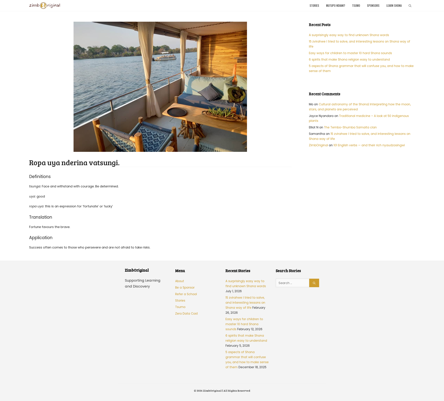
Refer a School (186, 294)
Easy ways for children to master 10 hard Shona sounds (350, 53)
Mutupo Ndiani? (335, 5)
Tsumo (356, 5)
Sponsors (373, 5)
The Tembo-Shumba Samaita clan (350, 127)
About (179, 281)
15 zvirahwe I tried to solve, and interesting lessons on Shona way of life (245, 303)
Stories (314, 5)
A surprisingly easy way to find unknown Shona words (349, 35)
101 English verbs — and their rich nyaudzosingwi (369, 145)
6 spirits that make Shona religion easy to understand (349, 59)
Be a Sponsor (185, 287)
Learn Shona (394, 5)
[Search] (314, 283)
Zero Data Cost (186, 313)
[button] (410, 5)
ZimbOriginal (318, 145)
